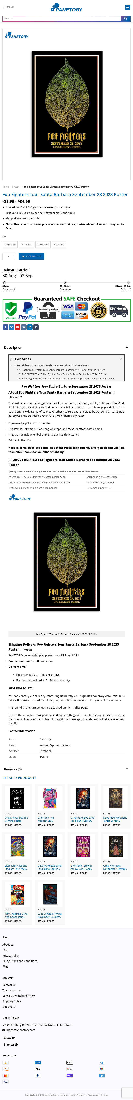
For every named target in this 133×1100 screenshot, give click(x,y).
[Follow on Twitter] (8, 1044)
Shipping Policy (11, 1001)
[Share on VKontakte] (24, 327)
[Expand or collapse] (121, 359)
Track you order (12, 990)
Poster (15, 186)
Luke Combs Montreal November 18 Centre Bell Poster (50, 915)
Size (4, 236)
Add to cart (33, 256)
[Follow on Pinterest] (16, 1044)
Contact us (9, 985)
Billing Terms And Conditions (19, 961)
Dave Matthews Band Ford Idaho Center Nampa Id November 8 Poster (82, 819)
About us (7, 944)
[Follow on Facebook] (4, 1044)
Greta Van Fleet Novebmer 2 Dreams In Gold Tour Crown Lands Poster (115, 867)
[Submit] (125, 18)
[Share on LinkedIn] (30, 327)
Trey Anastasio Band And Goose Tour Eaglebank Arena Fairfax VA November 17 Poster (17, 915)
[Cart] (127, 7)
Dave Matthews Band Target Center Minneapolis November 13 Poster (115, 819)
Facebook (45, 751)
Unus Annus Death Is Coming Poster (16, 819)
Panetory (46, 739)
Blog (5, 966)
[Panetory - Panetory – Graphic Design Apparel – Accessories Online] (66, 7)
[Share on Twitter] (11, 327)
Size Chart (8, 1006)
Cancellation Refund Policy (18, 995)
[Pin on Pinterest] (17, 327)
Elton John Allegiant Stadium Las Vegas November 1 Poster (16, 867)
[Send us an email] (12, 1044)
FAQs (5, 950)
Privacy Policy (10, 955)
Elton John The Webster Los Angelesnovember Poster (48, 819)
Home (5, 186)
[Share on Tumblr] (36, 327)
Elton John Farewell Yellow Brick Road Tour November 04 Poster (81, 867)
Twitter (44, 757)
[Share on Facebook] (5, 327)
